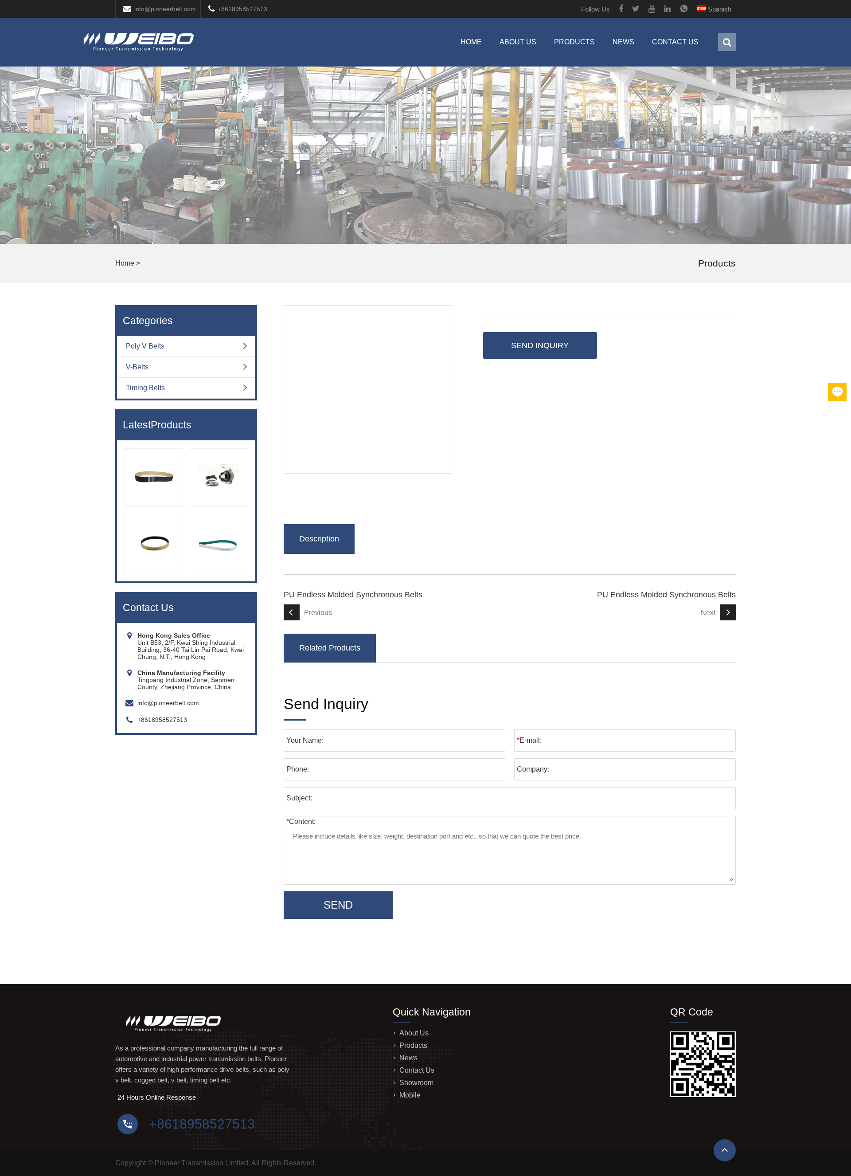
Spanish (718, 9)
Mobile (410, 1095)
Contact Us (675, 42)
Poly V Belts (145, 346)
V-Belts (137, 367)
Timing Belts (145, 388)
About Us (518, 42)
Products (574, 42)
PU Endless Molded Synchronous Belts (353, 594)
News (623, 42)
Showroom (416, 1082)
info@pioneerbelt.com (165, 8)
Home (471, 42)
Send (338, 905)
